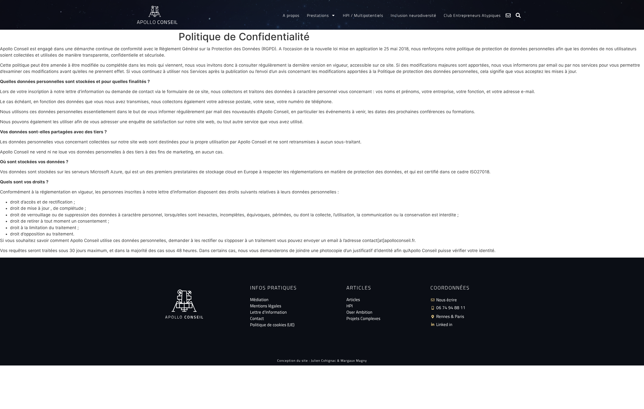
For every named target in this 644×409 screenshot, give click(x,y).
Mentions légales (265, 306)
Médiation (259, 300)
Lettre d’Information (268, 312)
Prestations (318, 15)
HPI (349, 306)
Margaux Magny (354, 360)
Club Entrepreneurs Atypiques (472, 15)
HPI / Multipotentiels (363, 15)
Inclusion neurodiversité (413, 15)
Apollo (157, 22)
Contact (257, 318)
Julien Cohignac (323, 360)
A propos (291, 15)
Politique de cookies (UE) (272, 325)
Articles (353, 300)
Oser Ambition (359, 312)
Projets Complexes (363, 318)
